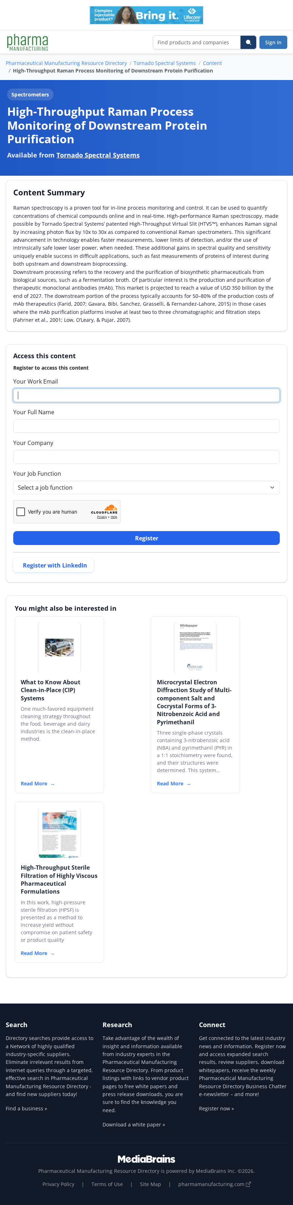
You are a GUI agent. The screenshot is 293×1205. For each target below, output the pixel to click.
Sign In (273, 42)
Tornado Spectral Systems (165, 63)
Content (212, 63)
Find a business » (26, 1108)
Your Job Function (37, 474)
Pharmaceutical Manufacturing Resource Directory (66, 63)
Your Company (33, 443)
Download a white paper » (134, 1124)
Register (146, 538)
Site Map (150, 1184)
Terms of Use (107, 1184)
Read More (34, 783)
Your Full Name (33, 412)
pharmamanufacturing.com (212, 1184)
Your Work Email (35, 381)
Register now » (216, 1108)
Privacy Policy (58, 1184)
